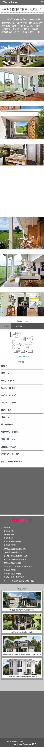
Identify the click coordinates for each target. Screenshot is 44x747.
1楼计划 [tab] (6, 326)
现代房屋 (7, 527)
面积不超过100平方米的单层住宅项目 (18, 567)
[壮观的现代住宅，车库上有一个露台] (22, 622)
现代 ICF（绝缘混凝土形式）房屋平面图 (19, 581)
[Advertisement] (22, 190)
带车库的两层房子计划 (12, 542)
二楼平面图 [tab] (18, 326)
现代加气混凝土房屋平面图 (14, 577)
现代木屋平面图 (10, 570)
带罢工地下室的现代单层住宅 (15, 559)
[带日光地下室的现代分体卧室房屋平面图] (22, 600)
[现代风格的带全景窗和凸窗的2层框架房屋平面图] (22, 667)
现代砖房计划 (9, 538)
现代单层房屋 (9, 531)
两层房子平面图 (10, 545)
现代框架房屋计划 (10, 535)
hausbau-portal (23, 357)
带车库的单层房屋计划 (12, 563)
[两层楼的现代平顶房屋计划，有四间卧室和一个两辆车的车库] (22, 644)
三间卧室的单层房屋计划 (13, 552)
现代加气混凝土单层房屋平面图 (16, 556)
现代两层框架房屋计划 (12, 574)
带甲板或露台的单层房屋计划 (15, 549)
